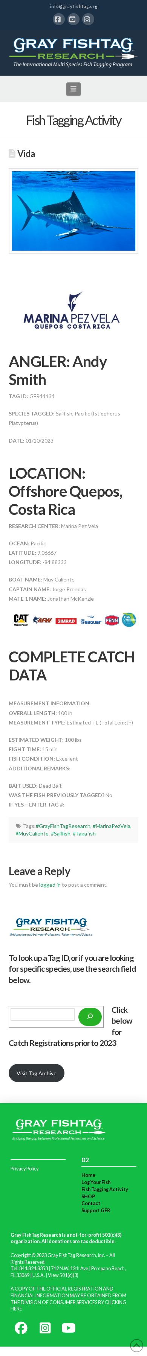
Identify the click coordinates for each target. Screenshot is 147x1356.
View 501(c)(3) (63, 1275)
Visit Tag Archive (37, 1073)
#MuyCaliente (32, 833)
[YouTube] (73, 19)
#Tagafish (84, 833)
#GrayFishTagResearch (63, 826)
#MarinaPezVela (111, 826)
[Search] (90, 1017)
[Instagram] (88, 19)
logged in (50, 884)
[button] (73, 88)
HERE (16, 1309)
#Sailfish (60, 833)
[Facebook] (59, 19)
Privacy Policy (24, 1169)
